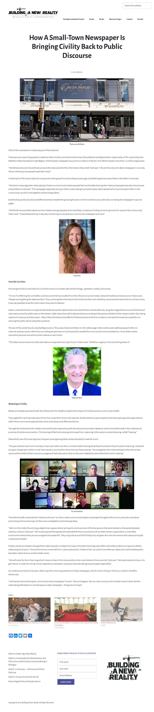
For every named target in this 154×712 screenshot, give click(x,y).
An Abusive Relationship (108, 623)
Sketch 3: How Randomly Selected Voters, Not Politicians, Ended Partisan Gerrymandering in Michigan (27, 661)
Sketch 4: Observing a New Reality (22, 654)
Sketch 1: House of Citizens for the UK (23, 677)
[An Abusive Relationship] (122, 609)
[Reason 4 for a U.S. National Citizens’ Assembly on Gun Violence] (30, 609)
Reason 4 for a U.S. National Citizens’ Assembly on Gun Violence (28, 623)
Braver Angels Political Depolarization (24, 681)
